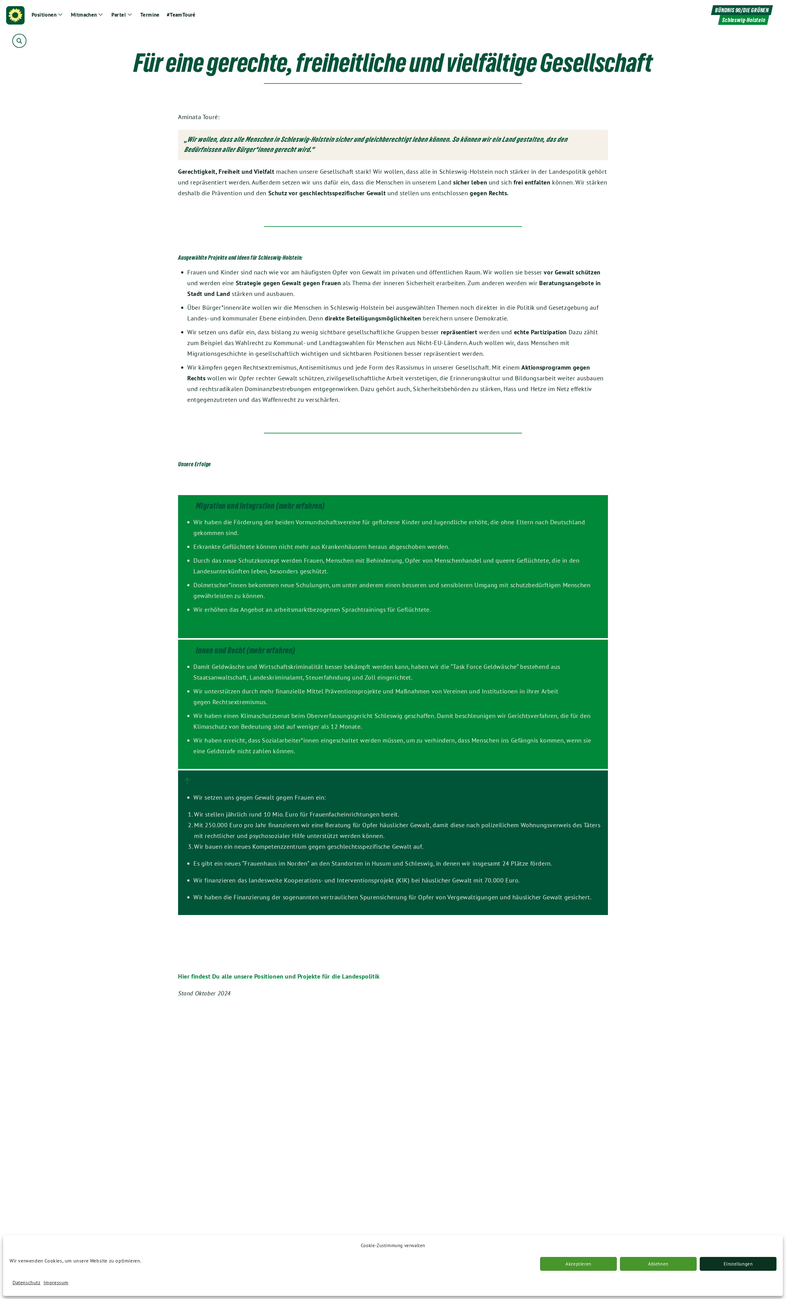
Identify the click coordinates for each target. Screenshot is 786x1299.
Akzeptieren (578, 1264)
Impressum (56, 1282)
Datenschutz (27, 1282)
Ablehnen (658, 1264)
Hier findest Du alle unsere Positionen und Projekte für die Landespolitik (279, 976)
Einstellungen (738, 1264)
